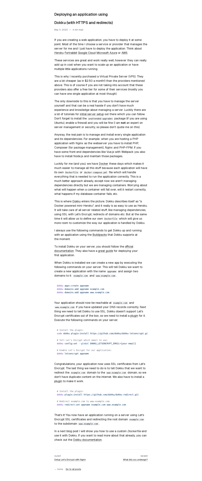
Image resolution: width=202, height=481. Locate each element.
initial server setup (92, 114)
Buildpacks (99, 235)
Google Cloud (87, 53)
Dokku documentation (87, 440)
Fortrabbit (71, 53)
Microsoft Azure (106, 53)
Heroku (59, 53)
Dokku (76, 201)
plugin (134, 315)
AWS (124, 53)
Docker (103, 163)
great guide (105, 251)
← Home (58, 469)
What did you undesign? (135, 459)
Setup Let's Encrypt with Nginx (70, 459)
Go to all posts (73, 469)
